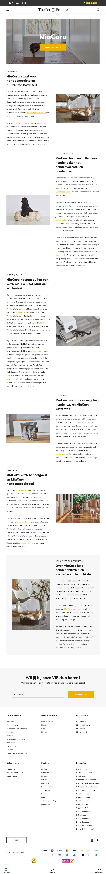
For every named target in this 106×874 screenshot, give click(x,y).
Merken (44, 732)
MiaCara (43, 323)
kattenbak (10, 379)
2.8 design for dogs (49, 801)
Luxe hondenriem (83, 801)
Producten (10, 769)
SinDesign (45, 790)
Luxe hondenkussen (84, 773)
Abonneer (80, 694)
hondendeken (61, 220)
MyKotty (44, 769)
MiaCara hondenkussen (74, 609)
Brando (44, 794)
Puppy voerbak (82, 808)
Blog (43, 729)
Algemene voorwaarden (16, 739)
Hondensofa (81, 776)
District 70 (45, 783)
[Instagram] (92, 840)
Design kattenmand (84, 811)
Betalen (9, 736)
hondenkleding (27, 543)
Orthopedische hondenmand (87, 783)
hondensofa (61, 255)
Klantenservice (12, 725)
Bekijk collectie (53, 47)
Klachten (9, 732)
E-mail (16, 840)
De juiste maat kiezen (14, 773)
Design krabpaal (82, 822)
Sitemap (9, 750)
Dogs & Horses (47, 797)
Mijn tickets (80, 729)
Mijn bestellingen (83, 725)
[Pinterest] (98, 840)
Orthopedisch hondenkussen (88, 780)
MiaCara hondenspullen (23, 123)
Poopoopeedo (47, 787)
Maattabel (45, 725)
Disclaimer (10, 743)
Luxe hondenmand (83, 769)
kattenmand (19, 312)
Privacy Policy (12, 746)
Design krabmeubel (84, 825)
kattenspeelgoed (21, 490)
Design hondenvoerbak (85, 790)
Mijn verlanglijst (82, 732)
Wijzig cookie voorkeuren (16, 753)
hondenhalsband (63, 192)
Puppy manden (82, 804)
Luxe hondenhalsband (85, 797)
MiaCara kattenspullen (36, 112)
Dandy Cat (45, 804)
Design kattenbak (83, 818)
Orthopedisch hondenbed (86, 787)
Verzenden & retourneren (16, 729)
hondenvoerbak (62, 454)
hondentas (78, 422)
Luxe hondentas (82, 794)
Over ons (10, 722)
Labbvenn (45, 773)
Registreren (81, 722)
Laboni (44, 780)
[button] (8, 10)
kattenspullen (22, 522)
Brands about (11, 776)
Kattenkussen (81, 815)
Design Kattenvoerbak (85, 829)
